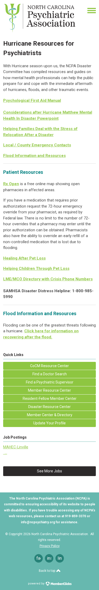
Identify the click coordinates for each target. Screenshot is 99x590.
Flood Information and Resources (34, 155)
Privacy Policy (50, 546)
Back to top (47, 571)
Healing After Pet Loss (24, 258)
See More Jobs (49, 471)
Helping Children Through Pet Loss (36, 268)
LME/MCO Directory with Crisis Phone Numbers (48, 279)
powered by (36, 583)
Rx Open (11, 183)
